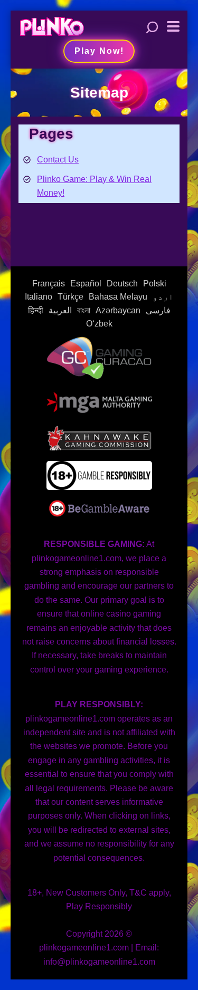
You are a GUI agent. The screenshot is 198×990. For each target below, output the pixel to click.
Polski (154, 283)
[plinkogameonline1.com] (51, 25)
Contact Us (58, 159)
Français (48, 283)
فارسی (158, 310)
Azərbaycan (118, 310)
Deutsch (122, 283)
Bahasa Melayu (118, 296)
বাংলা (83, 310)
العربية (60, 310)
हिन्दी (35, 310)
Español (85, 283)
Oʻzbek (99, 323)
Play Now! (99, 50)
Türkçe (70, 296)
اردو (163, 296)
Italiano (38, 296)
